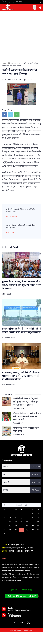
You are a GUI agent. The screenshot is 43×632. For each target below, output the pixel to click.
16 (38, 522)
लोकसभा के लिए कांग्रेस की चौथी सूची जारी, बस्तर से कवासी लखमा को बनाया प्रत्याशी (27, 416)
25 (10, 530)
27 (21, 530)
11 (10, 522)
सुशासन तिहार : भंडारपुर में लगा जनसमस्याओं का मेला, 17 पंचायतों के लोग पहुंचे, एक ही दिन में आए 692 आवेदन (21, 285)
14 (27, 522)
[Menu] (40, 7)
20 (22, 526)
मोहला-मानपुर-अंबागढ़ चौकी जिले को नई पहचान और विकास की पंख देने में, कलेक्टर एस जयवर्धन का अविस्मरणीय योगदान (21, 376)
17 (5, 526)
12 (16, 522)
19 (16, 526)
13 (21, 522)
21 (27, 526)
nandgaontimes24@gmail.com (19, 610)
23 (38, 526)
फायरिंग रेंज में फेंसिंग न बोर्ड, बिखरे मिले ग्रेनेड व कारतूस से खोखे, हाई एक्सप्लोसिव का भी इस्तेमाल (25, 402)
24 (5, 530)
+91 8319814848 (14, 616)
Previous (13, 217)
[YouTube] (22, 622)
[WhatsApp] (40, 2)
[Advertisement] (21, 33)
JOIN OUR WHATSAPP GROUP (21, 596)
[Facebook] (15, 622)
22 (33, 526)
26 (16, 530)
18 (10, 526)
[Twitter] (28, 622)
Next (8, 233)
